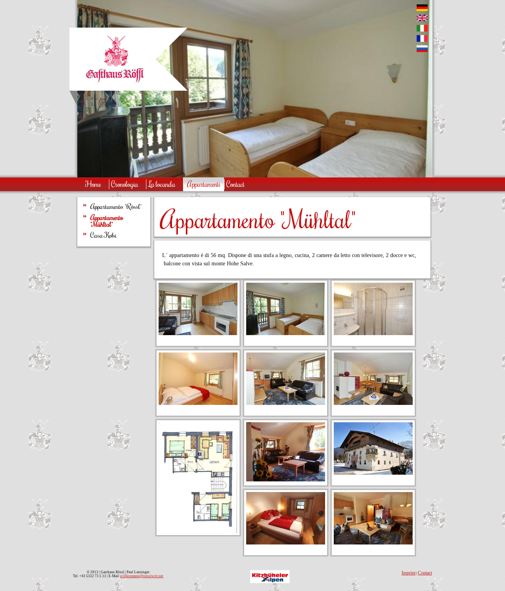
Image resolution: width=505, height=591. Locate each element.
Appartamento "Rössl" (116, 206)
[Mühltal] (285, 480)
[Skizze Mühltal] (198, 531)
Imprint (408, 573)
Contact (425, 573)
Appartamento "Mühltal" (106, 221)
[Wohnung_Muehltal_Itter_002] (373, 403)
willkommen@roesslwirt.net (141, 576)
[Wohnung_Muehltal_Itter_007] (198, 333)
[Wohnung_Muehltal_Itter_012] (198, 403)
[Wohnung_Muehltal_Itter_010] (285, 333)
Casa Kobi (103, 235)
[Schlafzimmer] (285, 543)
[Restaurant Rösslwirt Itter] (114, 85)
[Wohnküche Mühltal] (373, 543)
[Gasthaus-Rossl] (373, 473)
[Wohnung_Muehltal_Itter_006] (373, 333)
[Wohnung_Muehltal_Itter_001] (285, 403)
